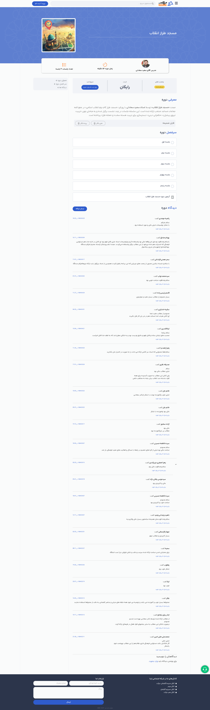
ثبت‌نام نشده (159, 87)
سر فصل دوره (61, 84)
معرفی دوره (62, 80)
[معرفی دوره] (56, 80)
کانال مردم (171, 686)
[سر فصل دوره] (54, 84)
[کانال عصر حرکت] (176, 692)
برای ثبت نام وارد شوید (90, 87)
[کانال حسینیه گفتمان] (176, 689)
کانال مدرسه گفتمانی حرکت (165, 683)
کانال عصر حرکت (169, 692)
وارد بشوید (153, 661)
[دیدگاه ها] (58, 87)
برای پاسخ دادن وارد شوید (162, 229)
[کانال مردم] (176, 686)
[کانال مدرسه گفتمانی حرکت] (176, 683)
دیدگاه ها (63, 87)
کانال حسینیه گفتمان (167, 689)
